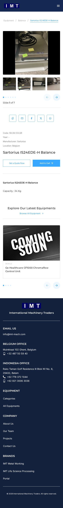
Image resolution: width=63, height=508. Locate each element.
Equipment (9, 20)
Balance (22, 20)
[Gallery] (31, 53)
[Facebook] (39, 500)
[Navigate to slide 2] (5, 285)
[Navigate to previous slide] (47, 97)
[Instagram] (31, 500)
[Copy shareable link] (12, 118)
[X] (48, 500)
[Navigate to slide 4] (10, 285)
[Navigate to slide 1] (3, 285)
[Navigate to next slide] (56, 97)
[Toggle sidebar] (58, 5)
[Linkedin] (15, 500)
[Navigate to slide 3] (8, 285)
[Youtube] (23, 500)
